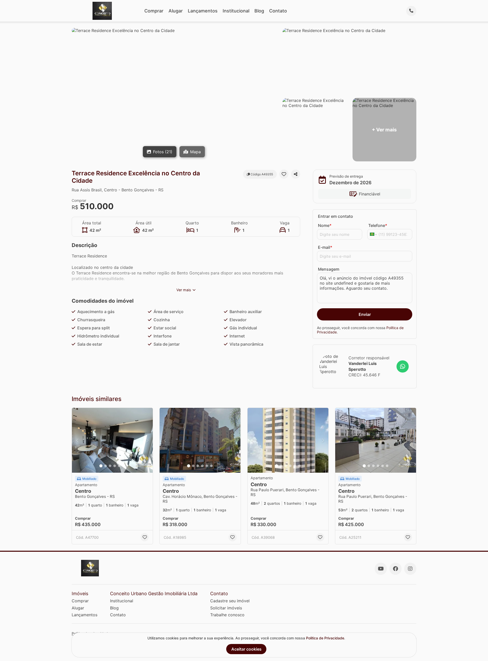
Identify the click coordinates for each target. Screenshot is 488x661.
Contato (278, 10)
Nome (324, 225)
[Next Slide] (147, 440)
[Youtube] (381, 569)
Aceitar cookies (246, 649)
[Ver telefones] (411, 11)
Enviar (365, 314)
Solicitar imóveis (226, 607)
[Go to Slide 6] (124, 466)
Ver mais (183, 290)
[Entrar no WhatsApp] (402, 366)
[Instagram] (410, 569)
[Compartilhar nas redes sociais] (295, 174)
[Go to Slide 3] (110, 466)
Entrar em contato (335, 216)
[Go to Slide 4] (114, 466)
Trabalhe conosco (227, 614)
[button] (112, 440)
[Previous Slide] (77, 440)
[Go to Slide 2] (105, 466)
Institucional (236, 10)
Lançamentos (203, 10)
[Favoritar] (283, 174)
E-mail (325, 247)
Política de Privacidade (325, 638)
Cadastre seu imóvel (230, 600)
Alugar (176, 10)
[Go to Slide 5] (119, 466)
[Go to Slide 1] (100, 465)
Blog (259, 10)
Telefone (377, 225)
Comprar (153, 10)
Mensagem (328, 269)
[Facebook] (395, 569)
